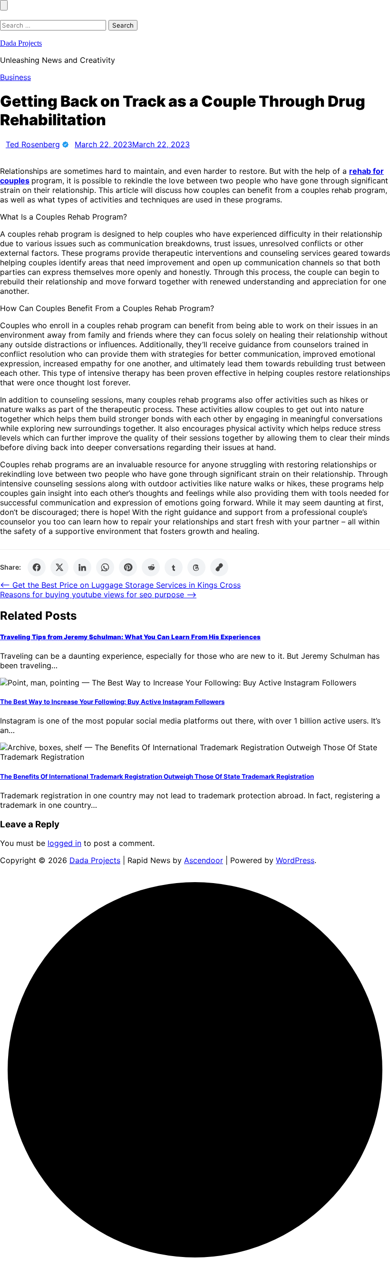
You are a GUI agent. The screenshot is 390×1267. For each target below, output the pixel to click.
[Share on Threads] (196, 567)
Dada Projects (21, 43)
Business (15, 77)
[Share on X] (59, 567)
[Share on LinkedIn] (82, 567)
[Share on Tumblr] (174, 567)
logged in (64, 843)
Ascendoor (203, 860)
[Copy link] (219, 567)
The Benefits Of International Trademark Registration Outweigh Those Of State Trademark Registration (157, 776)
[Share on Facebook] (37, 567)
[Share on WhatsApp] (105, 567)
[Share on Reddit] (151, 567)
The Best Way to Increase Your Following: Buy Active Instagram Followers (112, 701)
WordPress (295, 860)
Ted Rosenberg (33, 144)
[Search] (3, 15)
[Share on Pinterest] (128, 567)
